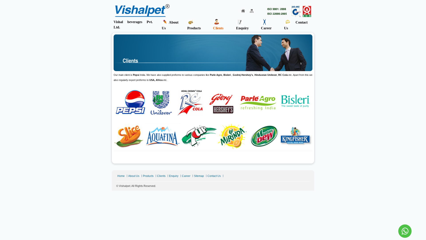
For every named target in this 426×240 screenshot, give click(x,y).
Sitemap (199, 176)
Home (121, 176)
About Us (170, 25)
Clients (218, 28)
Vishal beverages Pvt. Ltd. (133, 24)
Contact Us (296, 25)
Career (266, 28)
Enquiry (242, 28)
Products (194, 28)
